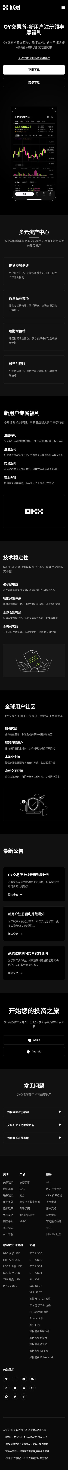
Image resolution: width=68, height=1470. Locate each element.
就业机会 (8, 1188)
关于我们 (8, 1182)
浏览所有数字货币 (30, 1201)
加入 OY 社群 (53, 1234)
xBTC (23, 1221)
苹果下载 (34, 69)
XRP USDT (35, 1292)
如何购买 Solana (38, 1350)
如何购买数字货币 (39, 1331)
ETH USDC (36, 1259)
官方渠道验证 (53, 1221)
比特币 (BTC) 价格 (40, 1298)
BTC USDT (35, 1266)
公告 (48, 1227)
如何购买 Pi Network (41, 1357)
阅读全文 (13, 894)
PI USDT (34, 1279)
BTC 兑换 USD (11, 1253)
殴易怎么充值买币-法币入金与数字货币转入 (26, 1437)
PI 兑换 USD (10, 1285)
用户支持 (51, 1208)
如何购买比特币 (38, 1337)
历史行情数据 (53, 1188)
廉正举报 (8, 1221)
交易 (22, 1195)
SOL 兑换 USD (11, 1272)
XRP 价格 (34, 1324)
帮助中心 (51, 1215)
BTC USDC (36, 1253)
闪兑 (22, 1188)
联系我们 (8, 1195)
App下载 (8, 1234)
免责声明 (8, 1215)
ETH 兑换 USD (11, 1259)
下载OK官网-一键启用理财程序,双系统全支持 (27, 1451)
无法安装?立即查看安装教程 (34, 58)
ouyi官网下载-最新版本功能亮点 (30, 1430)
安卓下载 (34, 82)
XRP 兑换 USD (11, 1279)
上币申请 (51, 1201)
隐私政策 (8, 1208)
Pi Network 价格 (39, 1311)
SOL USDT (35, 1285)
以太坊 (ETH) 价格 (40, 1305)
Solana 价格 (36, 1318)
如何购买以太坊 (38, 1344)
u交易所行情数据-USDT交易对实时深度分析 (26, 1458)
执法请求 (8, 1227)
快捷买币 (25, 1182)
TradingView (27, 1215)
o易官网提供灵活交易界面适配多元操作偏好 (26, 1444)
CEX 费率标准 (54, 1195)
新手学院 (25, 1208)
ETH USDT (35, 1272)
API (48, 1182)
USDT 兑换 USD (12, 1266)
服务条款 (8, 1201)
